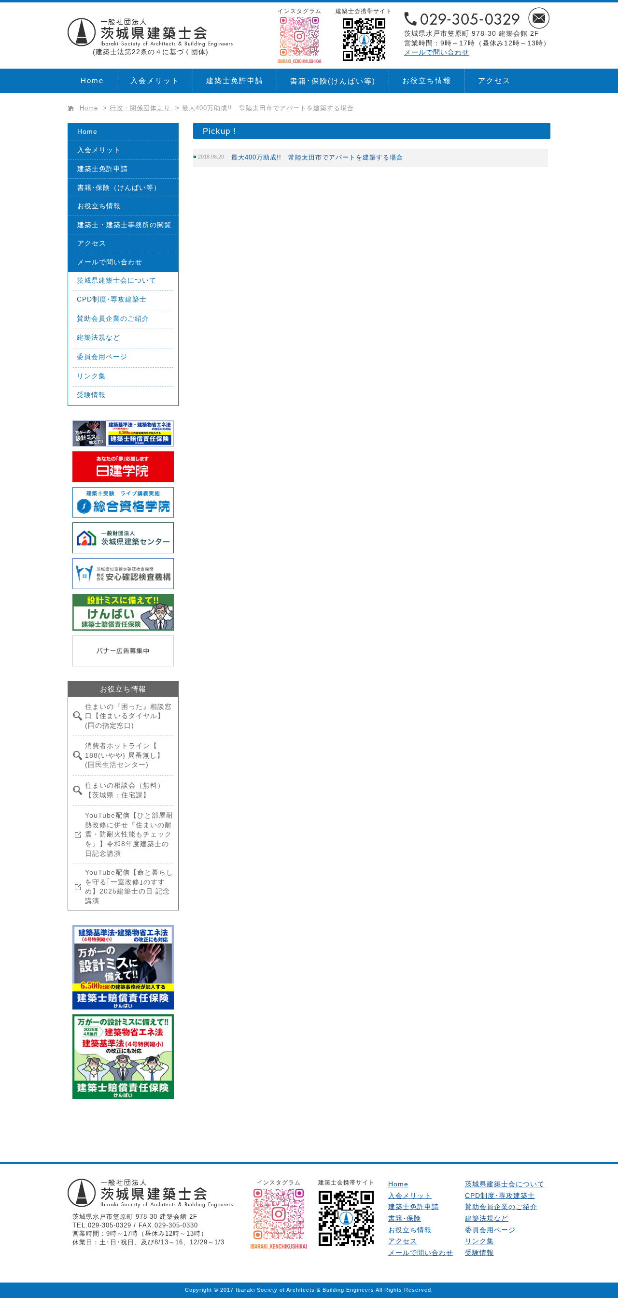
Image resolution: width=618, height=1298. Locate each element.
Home (92, 80)
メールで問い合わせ (436, 52)
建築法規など (98, 337)
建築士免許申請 (235, 80)
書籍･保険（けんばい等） (119, 187)
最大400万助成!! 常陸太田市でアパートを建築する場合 (317, 157)
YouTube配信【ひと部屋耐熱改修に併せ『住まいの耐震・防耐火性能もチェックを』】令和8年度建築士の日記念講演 (129, 834)
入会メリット (155, 80)
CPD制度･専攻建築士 (112, 299)
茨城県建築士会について (116, 280)
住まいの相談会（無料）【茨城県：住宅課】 (125, 790)
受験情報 (91, 395)
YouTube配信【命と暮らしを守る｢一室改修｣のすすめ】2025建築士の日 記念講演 (129, 886)
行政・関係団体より (140, 108)
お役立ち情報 (426, 80)
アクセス (494, 80)
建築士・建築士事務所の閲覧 (124, 225)
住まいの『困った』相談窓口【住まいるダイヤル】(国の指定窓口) (128, 716)
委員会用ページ (102, 357)
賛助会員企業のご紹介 (113, 318)
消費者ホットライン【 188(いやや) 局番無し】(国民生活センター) (124, 755)
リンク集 (91, 376)
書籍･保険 (333, 81)
